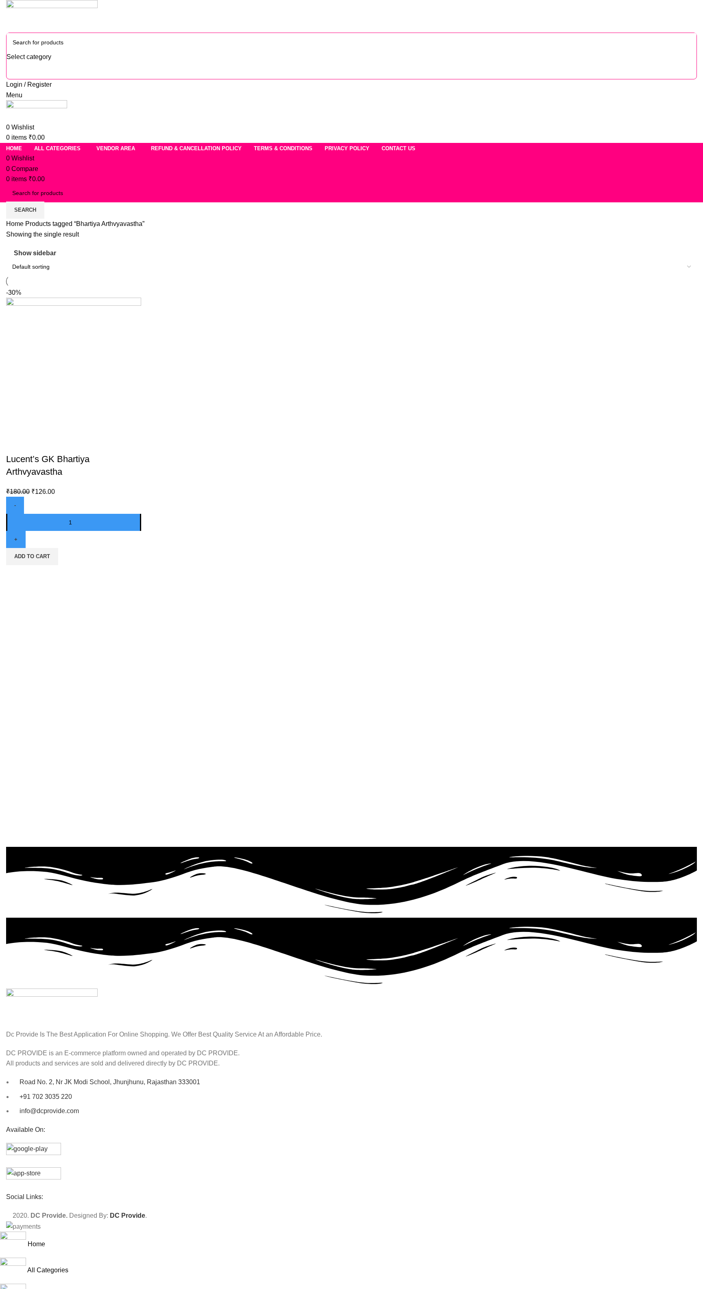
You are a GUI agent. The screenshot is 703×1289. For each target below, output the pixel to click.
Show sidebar (35, 253)
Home (15, 223)
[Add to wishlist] (60, 443)
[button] (32, 556)
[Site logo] (52, 15)
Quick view (38, 443)
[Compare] (16, 443)
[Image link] (52, 1004)
